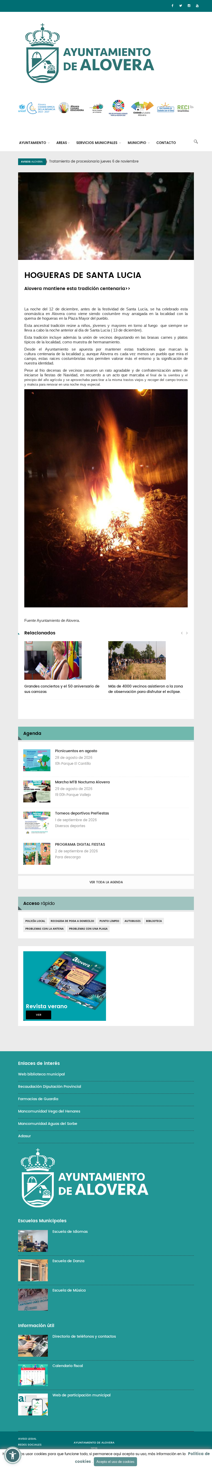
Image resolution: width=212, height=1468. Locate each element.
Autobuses (133, 921)
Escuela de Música (69, 1290)
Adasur (24, 1136)
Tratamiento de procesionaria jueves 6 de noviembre (94, 161)
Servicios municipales (97, 143)
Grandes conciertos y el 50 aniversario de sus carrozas (62, 689)
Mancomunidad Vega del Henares (49, 1111)
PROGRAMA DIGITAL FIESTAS (80, 844)
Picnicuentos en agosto (76, 751)
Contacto (166, 143)
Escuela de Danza (68, 1261)
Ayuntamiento (33, 143)
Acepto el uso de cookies (115, 1462)
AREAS (61, 143)
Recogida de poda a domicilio (72, 921)
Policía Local (35, 921)
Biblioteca (154, 921)
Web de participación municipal (81, 1395)
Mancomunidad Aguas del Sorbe (47, 1124)
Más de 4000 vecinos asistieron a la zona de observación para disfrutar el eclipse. (145, 689)
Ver (38, 1015)
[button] (12, 1455)
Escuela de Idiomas (70, 1232)
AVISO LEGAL (27, 1439)
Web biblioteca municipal (41, 1074)
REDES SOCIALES (30, 1444)
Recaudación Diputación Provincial (49, 1087)
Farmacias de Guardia (38, 1099)
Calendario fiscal (67, 1366)
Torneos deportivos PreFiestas (82, 813)
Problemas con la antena (44, 928)
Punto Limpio (109, 921)
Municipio (137, 143)
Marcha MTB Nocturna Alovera (82, 782)
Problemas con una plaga (88, 928)
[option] (112, 161)
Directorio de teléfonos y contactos (84, 1336)
